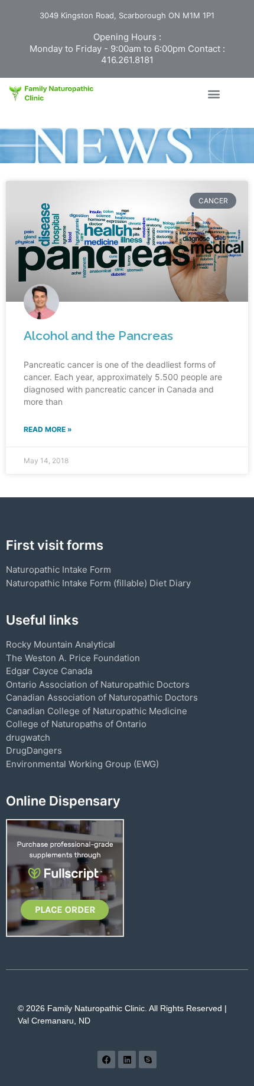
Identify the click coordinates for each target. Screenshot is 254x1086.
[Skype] (148, 1059)
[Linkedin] (127, 1059)
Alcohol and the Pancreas (98, 335)
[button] (213, 94)
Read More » (48, 429)
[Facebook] (106, 1059)
